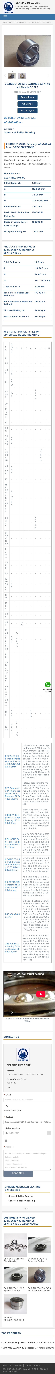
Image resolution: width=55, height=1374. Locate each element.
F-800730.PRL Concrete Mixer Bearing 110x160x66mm (12, 886)
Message (9, 1147)
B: (5, 195)
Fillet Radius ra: (12, 206)
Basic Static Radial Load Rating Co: (17, 214)
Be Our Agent (28, 110)
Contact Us (18, 1365)
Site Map (28, 1365)
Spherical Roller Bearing (28, 22)
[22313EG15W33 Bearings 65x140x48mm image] (27, 51)
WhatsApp (27, 104)
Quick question (13, 1128)
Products (13, 22)
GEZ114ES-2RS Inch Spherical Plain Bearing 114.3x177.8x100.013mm (12, 761)
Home (5, 22)
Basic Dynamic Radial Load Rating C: (15, 224)
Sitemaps (37, 1365)
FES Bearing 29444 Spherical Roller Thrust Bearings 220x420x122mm (12, 793)
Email (7, 1095)
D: (5, 200)
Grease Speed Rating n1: (16, 316)
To (7, 1106)
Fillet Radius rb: (12, 183)
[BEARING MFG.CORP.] (8, 6)
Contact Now (27, 97)
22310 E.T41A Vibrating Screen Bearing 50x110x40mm (12, 948)
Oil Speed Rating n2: (15, 231)
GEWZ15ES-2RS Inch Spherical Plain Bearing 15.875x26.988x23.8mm (12, 864)
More (26, 1209)
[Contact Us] (48, 687)
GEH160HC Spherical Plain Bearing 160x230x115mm (12, 843)
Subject (8, 1117)
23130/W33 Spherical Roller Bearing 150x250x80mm (12, 819)
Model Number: (12, 173)
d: (5, 189)
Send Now (18, 1173)
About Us (7, 1365)
